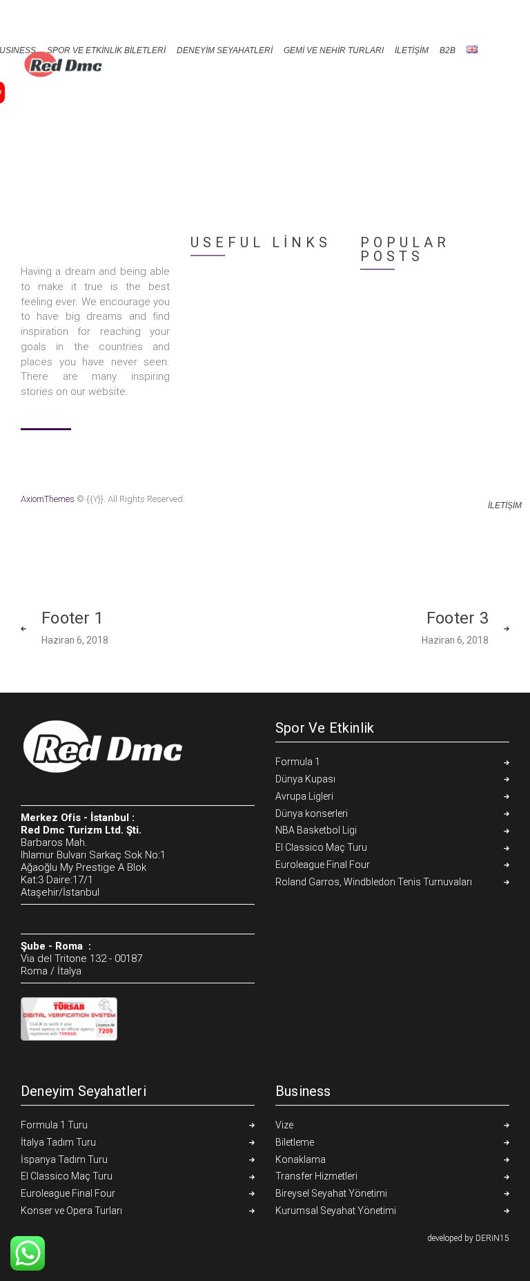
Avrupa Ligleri (304, 796)
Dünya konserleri (311, 813)
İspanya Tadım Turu (64, 1159)
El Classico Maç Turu (321, 847)
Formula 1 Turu (54, 1124)
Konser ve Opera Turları (71, 1210)
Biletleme (294, 1142)
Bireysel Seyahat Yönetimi (331, 1193)
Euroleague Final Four (322, 864)
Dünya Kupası (305, 778)
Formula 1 (297, 761)
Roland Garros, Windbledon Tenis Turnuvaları (373, 881)
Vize (284, 1124)
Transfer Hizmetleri (316, 1176)
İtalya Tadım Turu (58, 1142)
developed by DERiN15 (468, 1238)
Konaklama (300, 1159)
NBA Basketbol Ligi (316, 830)
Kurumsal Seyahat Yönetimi (335, 1210)
